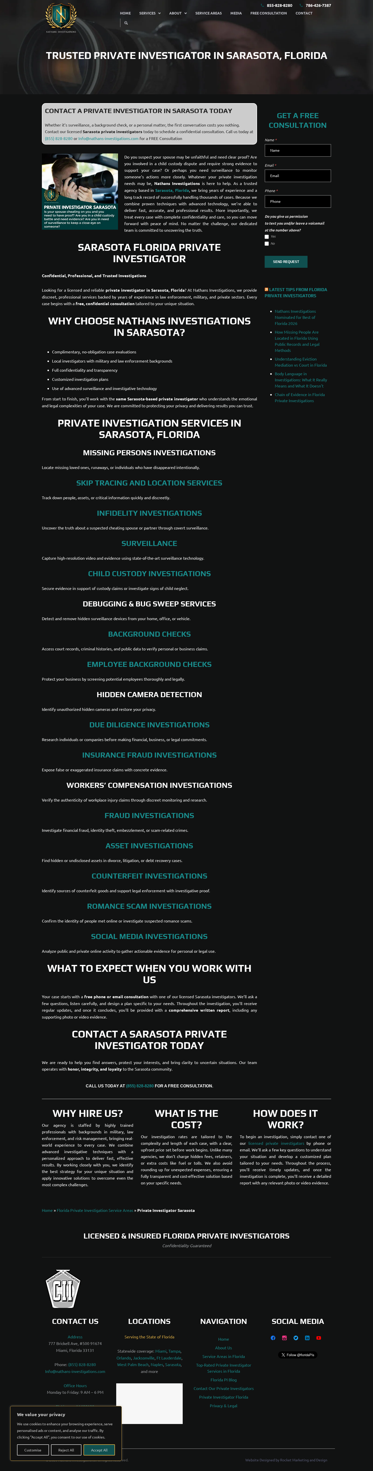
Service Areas (208, 13)
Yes (273, 236)
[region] (66, 1433)
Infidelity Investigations (149, 513)
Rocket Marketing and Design (303, 1465)
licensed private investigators (276, 1143)
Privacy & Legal (223, 1405)
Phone (271, 190)
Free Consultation (268, 13)
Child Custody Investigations (149, 573)
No (272, 243)
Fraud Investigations (149, 815)
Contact (304, 13)
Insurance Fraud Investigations (149, 754)
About (175, 13)
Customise (32, 1450)
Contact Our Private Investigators (224, 1388)
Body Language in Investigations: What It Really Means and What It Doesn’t (301, 379)
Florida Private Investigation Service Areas (95, 1210)
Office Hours (75, 1385)
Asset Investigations (149, 845)
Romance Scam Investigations (149, 906)
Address (75, 1336)
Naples (157, 1364)
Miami (160, 1351)
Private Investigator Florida (223, 1397)
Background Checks (149, 634)
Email (270, 165)
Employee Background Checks (149, 664)
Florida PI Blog (224, 1379)
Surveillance (149, 543)
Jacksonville (144, 1357)
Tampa (174, 1351)
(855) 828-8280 (59, 138)
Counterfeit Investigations (149, 875)
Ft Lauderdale (169, 1357)
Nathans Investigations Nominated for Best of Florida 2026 (295, 317)
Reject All (66, 1450)
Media (236, 13)
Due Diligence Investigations (149, 724)
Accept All (99, 1450)
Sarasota (173, 1364)
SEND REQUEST (286, 262)
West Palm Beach (133, 1364)
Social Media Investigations (149, 936)
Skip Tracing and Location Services (149, 482)
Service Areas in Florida (223, 1356)
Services (147, 13)
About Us (223, 1347)
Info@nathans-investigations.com (108, 138)
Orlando (123, 1357)
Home (125, 13)
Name (271, 139)
